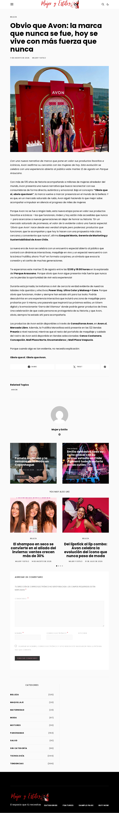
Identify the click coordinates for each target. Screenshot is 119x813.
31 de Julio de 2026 (93, 561)
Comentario (21, 598)
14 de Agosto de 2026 (42, 561)
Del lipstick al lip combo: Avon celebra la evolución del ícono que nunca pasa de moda (85, 550)
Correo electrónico (57, 633)
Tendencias (17, 763)
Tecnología (17, 755)
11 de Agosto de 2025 (19, 58)
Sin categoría (18, 748)
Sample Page (86, 805)
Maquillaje (17, 702)
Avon (15, 390)
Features (68, 805)
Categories (51, 805)
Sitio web (82, 633)
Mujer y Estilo (39, 58)
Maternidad (17, 710)
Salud (13, 740)
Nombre (19, 633)
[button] (108, 4)
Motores (15, 725)
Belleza (13, 17)
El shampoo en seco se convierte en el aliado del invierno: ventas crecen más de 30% (33, 550)
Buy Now (104, 805)
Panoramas (72, 449)
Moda (17, 455)
